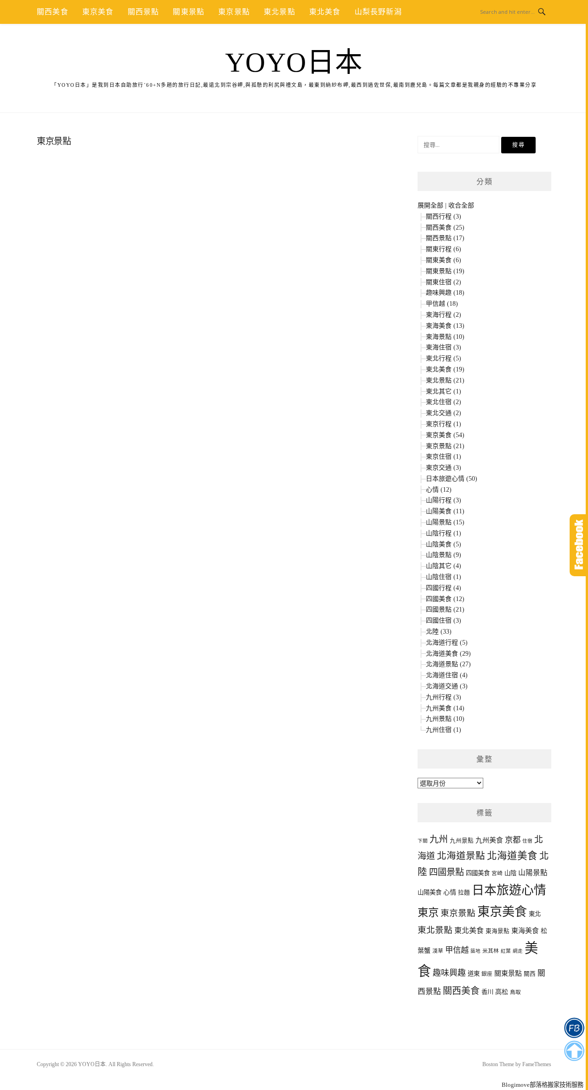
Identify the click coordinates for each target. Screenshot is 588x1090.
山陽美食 (429, 892)
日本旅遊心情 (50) (451, 478)
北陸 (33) (439, 631)
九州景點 (462, 840)
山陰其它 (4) (443, 565)
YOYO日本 (294, 62)
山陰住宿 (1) (443, 576)
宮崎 (497, 873)
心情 (449, 892)
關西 (530, 974)
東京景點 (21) (445, 446)
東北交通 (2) (443, 413)
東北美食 (325, 12)
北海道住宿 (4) (447, 675)
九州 (439, 839)
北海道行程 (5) (447, 642)
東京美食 (98, 12)
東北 (535, 913)
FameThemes (536, 1064)
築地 (475, 951)
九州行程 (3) (443, 697)
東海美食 (525, 930)
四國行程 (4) (443, 587)
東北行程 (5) (443, 358)
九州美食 (489, 840)
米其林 (490, 951)
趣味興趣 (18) (445, 292)
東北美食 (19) (445, 369)
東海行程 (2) (443, 314)
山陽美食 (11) (445, 511)
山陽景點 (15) (445, 522)
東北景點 (279, 12)
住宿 (527, 840)
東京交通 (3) (443, 467)
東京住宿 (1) (443, 456)
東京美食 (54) (445, 435)
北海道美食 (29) (448, 653)
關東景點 (188, 12)
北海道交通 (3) (447, 686)
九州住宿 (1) (443, 729)
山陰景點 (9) (443, 554)
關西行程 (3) (443, 216)
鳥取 (515, 992)
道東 (474, 973)
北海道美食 (512, 855)
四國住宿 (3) (443, 620)
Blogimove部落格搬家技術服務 (542, 1084)
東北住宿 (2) (443, 402)
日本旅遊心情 (509, 890)
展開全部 (430, 205)
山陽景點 (533, 872)
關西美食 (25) (445, 227)
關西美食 (52, 12)
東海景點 (497, 931)
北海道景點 (461, 856)
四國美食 (478, 873)
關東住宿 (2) (443, 282)
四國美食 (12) (445, 599)
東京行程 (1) (443, 424)
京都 (512, 840)
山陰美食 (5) (443, 544)
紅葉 (506, 951)
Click (579, 545)
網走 (518, 951)
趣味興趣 (449, 973)
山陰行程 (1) (443, 533)
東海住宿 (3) (443, 347)
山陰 (510, 873)
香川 (487, 992)
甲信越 (457, 950)
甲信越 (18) (442, 303)
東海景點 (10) (445, 336)
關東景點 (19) (445, 271)
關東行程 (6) (443, 249)
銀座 (486, 974)
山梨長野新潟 (378, 12)
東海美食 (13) (445, 325)
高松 (501, 991)
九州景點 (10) (445, 718)
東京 (428, 912)
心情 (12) (439, 489)
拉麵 (464, 892)
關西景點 (143, 12)
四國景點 (446, 872)
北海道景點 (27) (448, 664)
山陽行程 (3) (443, 500)
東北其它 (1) (443, 391)
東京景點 (234, 12)
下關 (423, 840)
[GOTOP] (574, 1050)
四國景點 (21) (445, 609)
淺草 (437, 951)
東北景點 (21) (445, 380)
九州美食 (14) (445, 708)
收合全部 (461, 205)
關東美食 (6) (443, 260)
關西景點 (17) (445, 238)
